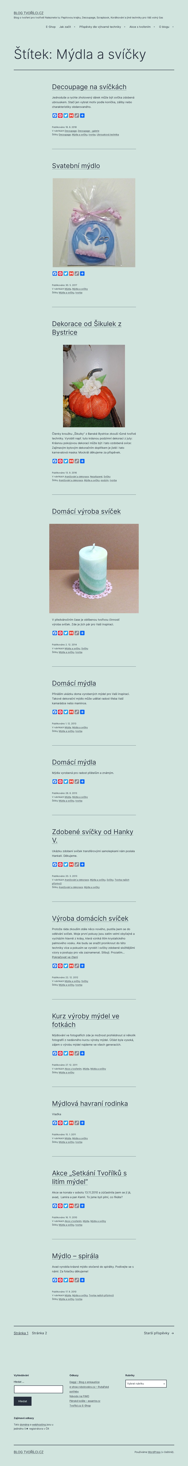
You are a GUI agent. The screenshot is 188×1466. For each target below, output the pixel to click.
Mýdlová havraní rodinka (90, 1103)
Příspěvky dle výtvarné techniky (100, 26)
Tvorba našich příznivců (101, 1295)
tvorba (92, 134)
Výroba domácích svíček (90, 918)
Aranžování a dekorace (77, 476)
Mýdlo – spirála (75, 1256)
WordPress (154, 1452)
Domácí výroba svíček (86, 511)
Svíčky (107, 476)
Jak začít (65, 26)
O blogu (164, 26)
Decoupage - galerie (88, 130)
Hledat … (19, 1381)
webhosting (39, 1424)
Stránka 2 (39, 1333)
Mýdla (68, 288)
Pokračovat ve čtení (65, 957)
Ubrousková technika (108, 134)
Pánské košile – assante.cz (85, 1400)
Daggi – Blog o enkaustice (85, 1382)
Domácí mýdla (74, 683)
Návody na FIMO (79, 1396)
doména (24, 1424)
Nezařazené (96, 476)
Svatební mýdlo (76, 166)
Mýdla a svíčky (79, 134)
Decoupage (71, 130)
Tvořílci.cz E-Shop (80, 1405)
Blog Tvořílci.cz (28, 13)
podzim (105, 480)
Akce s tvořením (140, 26)
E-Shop (51, 26)
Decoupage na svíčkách (89, 87)
